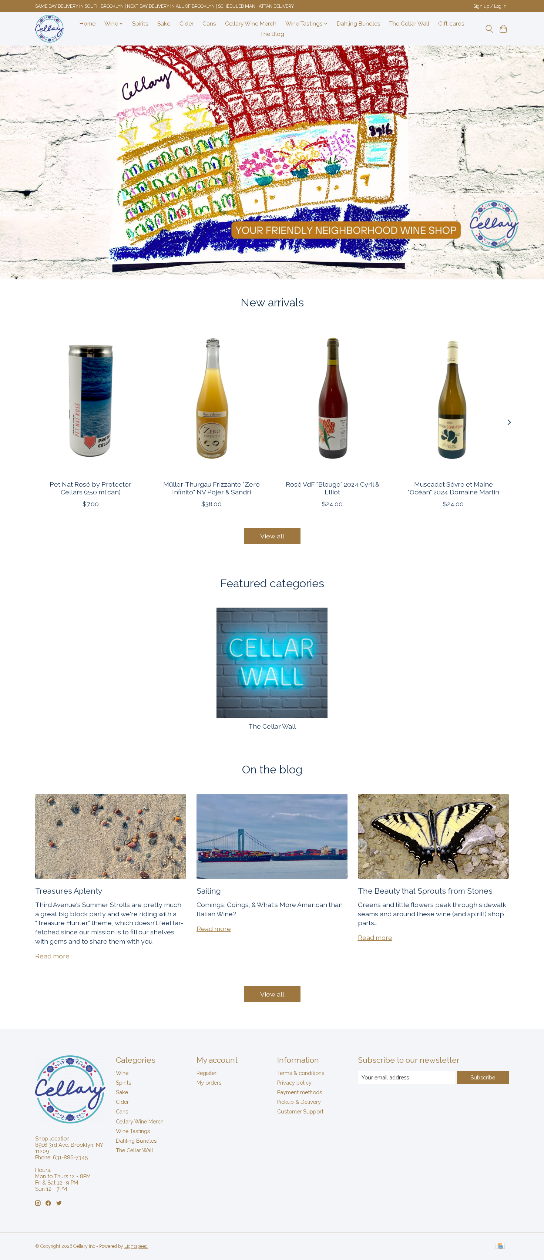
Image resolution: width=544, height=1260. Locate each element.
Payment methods (299, 1092)
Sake (163, 23)
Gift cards (451, 23)
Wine (122, 1073)
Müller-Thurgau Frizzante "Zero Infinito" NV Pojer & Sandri (211, 487)
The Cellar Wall (409, 23)
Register (206, 1073)
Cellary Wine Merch (250, 23)
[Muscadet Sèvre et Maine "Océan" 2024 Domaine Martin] (453, 400)
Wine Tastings (133, 1131)
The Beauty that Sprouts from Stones (425, 891)
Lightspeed (136, 1246)
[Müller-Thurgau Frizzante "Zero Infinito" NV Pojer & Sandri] (211, 400)
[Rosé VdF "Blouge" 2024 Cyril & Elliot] (332, 400)
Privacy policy (294, 1082)
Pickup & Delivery (299, 1102)
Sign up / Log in (490, 6)
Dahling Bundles (358, 23)
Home (87, 23)
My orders (209, 1082)
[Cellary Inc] (49, 29)
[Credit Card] (500, 1246)
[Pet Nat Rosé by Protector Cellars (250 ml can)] (90, 400)
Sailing (209, 891)
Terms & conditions (300, 1073)
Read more (52, 956)
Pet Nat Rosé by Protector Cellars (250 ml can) (90, 487)
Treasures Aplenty (68, 891)
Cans (209, 23)
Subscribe (482, 1077)
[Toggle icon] (489, 29)
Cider (186, 23)
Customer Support (300, 1111)
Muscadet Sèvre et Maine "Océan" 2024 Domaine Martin (453, 487)
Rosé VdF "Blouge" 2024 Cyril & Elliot (332, 487)
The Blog (272, 34)
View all (272, 536)
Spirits (140, 23)
